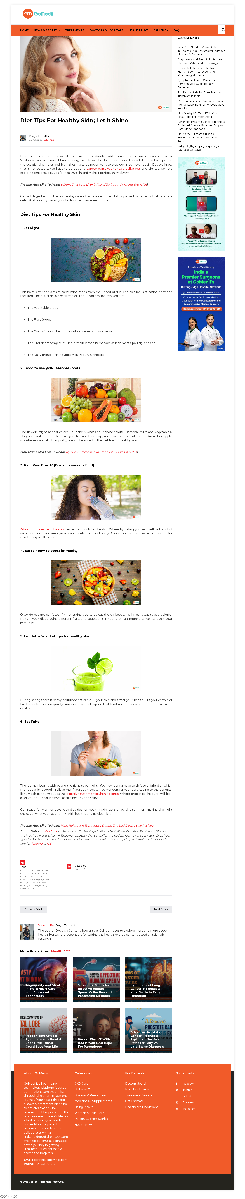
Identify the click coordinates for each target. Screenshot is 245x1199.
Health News (84, 1124)
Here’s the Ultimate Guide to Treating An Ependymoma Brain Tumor (198, 137)
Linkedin (188, 1096)
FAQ (176, 30)
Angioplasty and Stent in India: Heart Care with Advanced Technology (43, 990)
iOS (49, 843)
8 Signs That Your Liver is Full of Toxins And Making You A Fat (104, 184)
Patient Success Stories (91, 1119)
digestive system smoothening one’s (93, 794)
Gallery (159, 30)
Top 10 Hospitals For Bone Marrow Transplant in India (199, 94)
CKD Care (81, 1083)
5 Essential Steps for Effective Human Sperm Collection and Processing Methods (95, 990)
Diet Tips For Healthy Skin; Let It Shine (74, 120)
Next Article (161, 909)
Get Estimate (134, 1101)
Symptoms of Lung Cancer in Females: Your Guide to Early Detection (145, 990)
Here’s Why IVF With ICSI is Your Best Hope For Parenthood (198, 115)
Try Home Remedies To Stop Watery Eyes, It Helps (101, 452)
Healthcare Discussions (141, 1107)
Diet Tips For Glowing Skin (34, 870)
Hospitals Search (137, 1089)
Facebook (188, 1083)
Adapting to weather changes (42, 529)
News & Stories (46, 30)
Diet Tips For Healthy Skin (33, 873)
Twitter (187, 1089)
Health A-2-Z (138, 30)
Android (37, 843)
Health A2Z (48, 139)
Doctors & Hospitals (106, 30)
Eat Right (37, 879)
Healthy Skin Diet (29, 885)
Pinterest (188, 1102)
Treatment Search (138, 1095)
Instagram (189, 1108)
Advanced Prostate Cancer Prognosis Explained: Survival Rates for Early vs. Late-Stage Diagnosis (147, 1039)
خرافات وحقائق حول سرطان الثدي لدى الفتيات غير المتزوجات (198, 148)
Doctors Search (136, 1083)
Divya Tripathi (39, 136)
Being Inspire (84, 1107)
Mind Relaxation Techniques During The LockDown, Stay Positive (107, 825)
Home (24, 30)
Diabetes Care (85, 1089)
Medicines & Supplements (93, 1101)
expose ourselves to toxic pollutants (113, 168)
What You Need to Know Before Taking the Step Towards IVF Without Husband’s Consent (201, 51)
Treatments (74, 30)
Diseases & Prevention (90, 1095)
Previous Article (33, 909)
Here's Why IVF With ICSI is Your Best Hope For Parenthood (95, 1043)
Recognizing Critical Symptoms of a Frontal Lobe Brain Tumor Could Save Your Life (43, 1041)
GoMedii (51, 831)
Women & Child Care (89, 1113)
